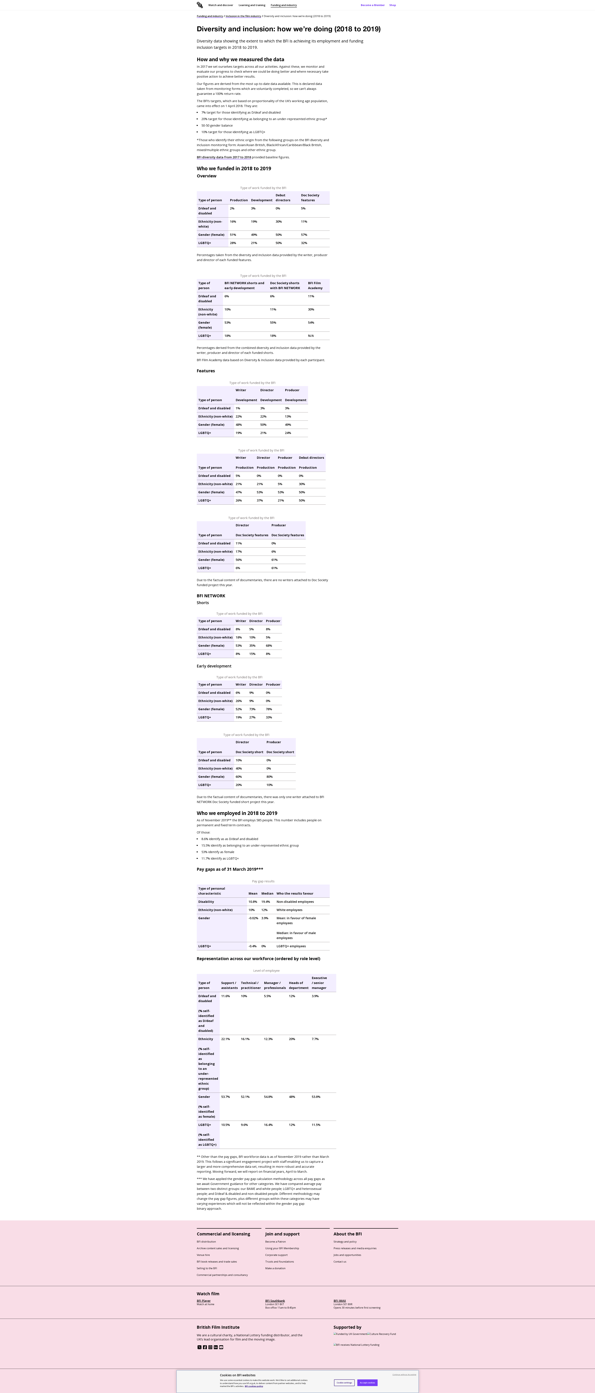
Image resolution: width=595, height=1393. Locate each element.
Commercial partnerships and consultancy (222, 1275)
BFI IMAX (340, 1301)
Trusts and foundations (279, 1261)
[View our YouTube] (221, 1348)
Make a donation (275, 1268)
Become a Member (373, 5)
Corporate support (276, 1255)
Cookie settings (344, 1382)
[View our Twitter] (199, 1348)
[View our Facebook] (205, 1348)
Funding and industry (284, 5)
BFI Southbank (275, 1301)
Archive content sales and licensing (218, 1248)
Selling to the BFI (207, 1268)
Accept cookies (367, 1382)
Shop (392, 5)
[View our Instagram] (210, 1348)
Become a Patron (275, 1241)
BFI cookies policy (254, 1386)
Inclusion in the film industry (243, 16)
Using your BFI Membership (282, 1248)
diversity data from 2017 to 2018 (224, 157)
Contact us (340, 1261)
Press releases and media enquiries (355, 1248)
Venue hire (203, 1255)
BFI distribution (206, 1241)
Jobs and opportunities (347, 1255)
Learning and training (252, 5)
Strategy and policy (345, 1241)
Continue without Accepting (404, 1374)
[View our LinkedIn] (215, 1348)
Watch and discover (220, 5)
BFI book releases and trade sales (217, 1261)
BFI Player (204, 1301)
